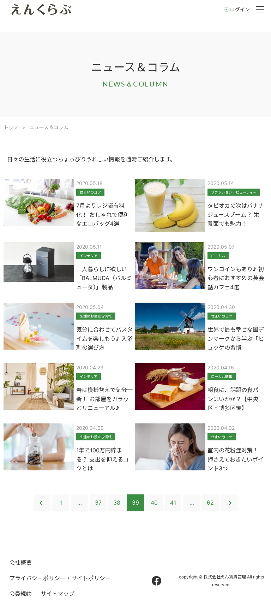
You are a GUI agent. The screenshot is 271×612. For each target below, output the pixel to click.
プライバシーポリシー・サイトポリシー (60, 578)
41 (173, 502)
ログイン (240, 9)
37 (98, 502)
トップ (11, 127)
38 (116, 502)
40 (154, 502)
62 (210, 502)
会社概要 (20, 562)
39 (135, 502)
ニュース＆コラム (48, 127)
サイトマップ (57, 593)
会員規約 (20, 593)
